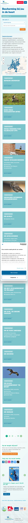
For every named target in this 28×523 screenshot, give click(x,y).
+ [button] (3, 58)
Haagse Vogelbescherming (14, 160)
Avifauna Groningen (12, 81)
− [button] (3, 60)
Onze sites (4, 500)
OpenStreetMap (18, 73)
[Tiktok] (18, 462)
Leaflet (7, 73)
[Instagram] (9, 462)
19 (18, 436)
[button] (14, 16)
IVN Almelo (8, 216)
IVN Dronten (8, 354)
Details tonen (20, 268)
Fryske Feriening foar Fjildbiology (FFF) (12, 130)
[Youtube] (6, 462)
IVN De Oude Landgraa (12, 330)
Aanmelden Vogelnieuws (10, 453)
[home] (7, 2)
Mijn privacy (10, 500)
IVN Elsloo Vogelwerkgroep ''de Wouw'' (12, 385)
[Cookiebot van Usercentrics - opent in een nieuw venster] (20, 244)
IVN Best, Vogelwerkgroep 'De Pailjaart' (14, 289)
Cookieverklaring (18, 500)
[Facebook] (3, 462)
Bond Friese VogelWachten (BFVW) (12, 111)
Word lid (6, 494)
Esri (14, 73)
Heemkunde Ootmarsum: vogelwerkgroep (13, 198)
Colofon (24, 500)
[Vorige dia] (3, 486)
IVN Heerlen (8, 412)
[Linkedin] (12, 462)
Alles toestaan (14, 272)
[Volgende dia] (25, 486)
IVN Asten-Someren (11, 236)
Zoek (23, 29)
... (15, 436)
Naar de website (7, 85)
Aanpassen (13, 277)
